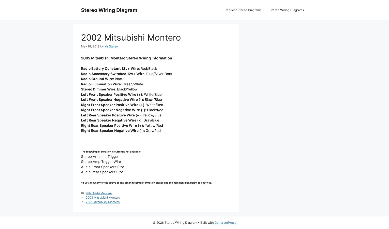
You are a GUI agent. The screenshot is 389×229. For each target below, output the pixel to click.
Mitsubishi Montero (99, 193)
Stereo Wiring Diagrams (287, 10)
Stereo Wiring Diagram (109, 10)
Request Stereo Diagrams (243, 10)
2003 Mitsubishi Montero (103, 197)
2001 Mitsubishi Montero (103, 202)
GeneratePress (225, 223)
